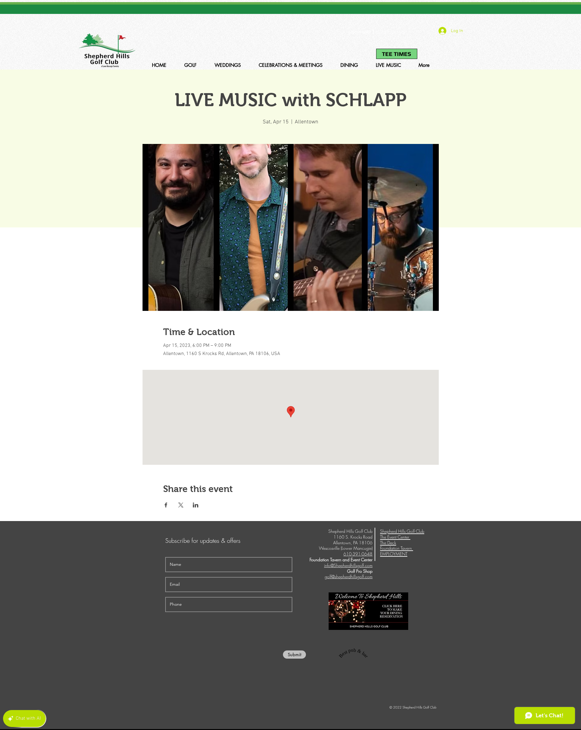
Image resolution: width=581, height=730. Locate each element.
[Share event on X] (181, 505)
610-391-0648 (359, 32)
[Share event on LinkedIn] (196, 505)
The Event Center (395, 537)
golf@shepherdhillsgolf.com (349, 576)
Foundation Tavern (396, 548)
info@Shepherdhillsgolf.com (348, 565)
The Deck (388, 543)
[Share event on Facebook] (166, 505)
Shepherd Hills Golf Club (402, 531)
